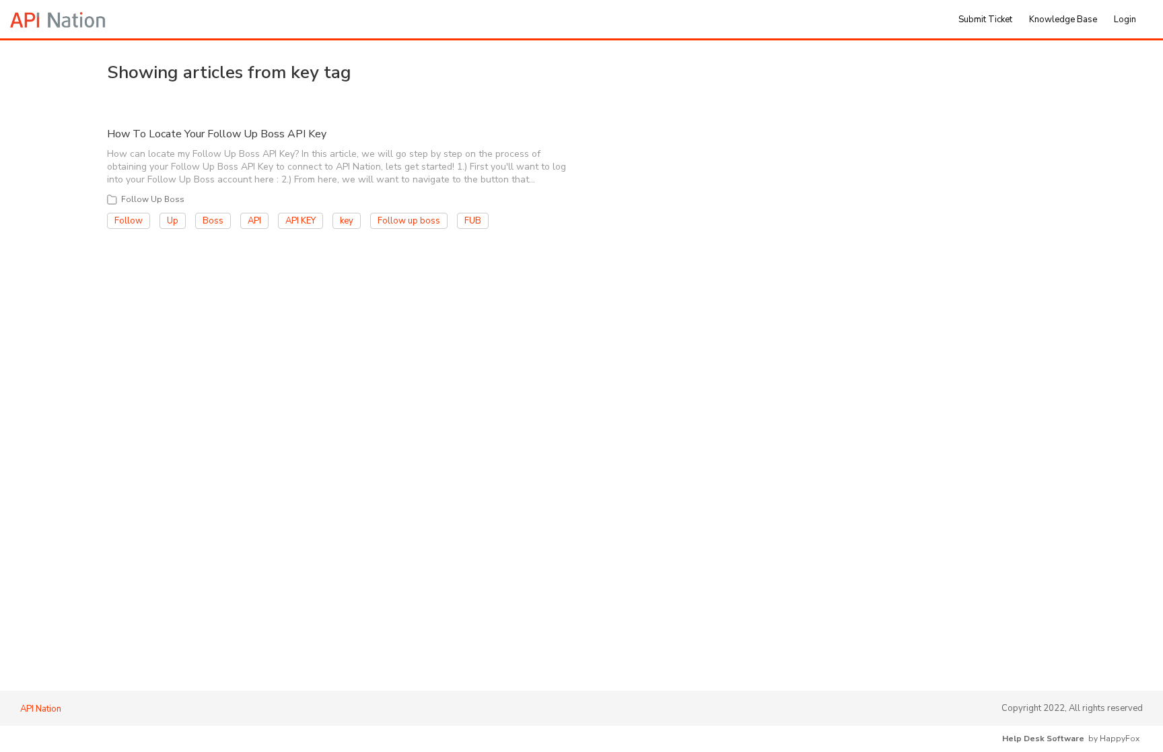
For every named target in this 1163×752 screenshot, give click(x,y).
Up (172, 221)
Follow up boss (409, 221)
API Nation (40, 709)
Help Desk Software (1043, 738)
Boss (213, 221)
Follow (128, 221)
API (254, 221)
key (346, 221)
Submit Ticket (985, 19)
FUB (472, 221)
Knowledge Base (1063, 19)
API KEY (300, 221)
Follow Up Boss (152, 199)
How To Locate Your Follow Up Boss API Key (216, 134)
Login (1125, 19)
